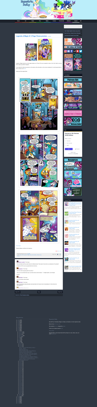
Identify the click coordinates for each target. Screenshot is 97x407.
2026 (18, 320)
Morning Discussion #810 (23, 360)
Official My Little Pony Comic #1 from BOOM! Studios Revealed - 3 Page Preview (75, 204)
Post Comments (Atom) (24, 295)
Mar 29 (20, 346)
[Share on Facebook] (58, 254)
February (20, 394)
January (19, 395)
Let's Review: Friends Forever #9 (25, 355)
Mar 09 (20, 383)
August (19, 336)
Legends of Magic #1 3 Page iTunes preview (31, 36)
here (25, 68)
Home (18, 20)
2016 (18, 396)
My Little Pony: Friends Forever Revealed (72, 33)
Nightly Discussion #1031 (23, 349)
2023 (18, 323)
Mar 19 (20, 371)
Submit (75, 20)
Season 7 (18, 255)
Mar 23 (20, 367)
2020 (18, 327)
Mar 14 (20, 377)
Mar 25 (20, 364)
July (19, 337)
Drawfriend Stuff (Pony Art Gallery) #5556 (74, 242)
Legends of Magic (27, 254)
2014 (18, 399)
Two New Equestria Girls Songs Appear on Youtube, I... (29, 357)
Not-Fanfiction (34, 254)
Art (25, 20)
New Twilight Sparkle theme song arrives (72, 30)
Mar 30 (20, 345)
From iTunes (18, 245)
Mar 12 (20, 380)
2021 (18, 326)
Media (47, 20)
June (19, 339)
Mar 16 (20, 375)
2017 (18, 330)
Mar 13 (20, 379)
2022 (18, 324)
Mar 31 (20, 343)
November (20, 333)
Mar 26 (20, 363)
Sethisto (56, 326)
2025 (18, 321)
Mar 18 (20, 373)
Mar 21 (20, 369)
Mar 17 (20, 374)
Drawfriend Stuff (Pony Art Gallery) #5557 (74, 235)
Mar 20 (20, 370)
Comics (54, 20)
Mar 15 (20, 376)
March (19, 342)
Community (61, 20)
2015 (18, 398)
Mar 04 (20, 389)
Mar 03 (20, 390)
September (20, 335)
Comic (21, 254)
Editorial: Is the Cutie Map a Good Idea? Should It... (28, 354)
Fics (40, 20)
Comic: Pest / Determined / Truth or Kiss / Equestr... (28, 353)
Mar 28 (20, 361)
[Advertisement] (73, 281)
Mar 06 (20, 387)
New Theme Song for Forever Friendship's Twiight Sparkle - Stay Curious (75, 249)
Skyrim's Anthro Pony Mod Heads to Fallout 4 (27, 347)
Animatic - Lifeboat (22, 348)
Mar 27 (20, 362)
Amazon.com (53, 333)
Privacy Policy (51, 330)
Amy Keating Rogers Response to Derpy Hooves (75, 212)
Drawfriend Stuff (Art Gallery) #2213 (25, 352)
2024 (18, 322)
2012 (18, 401)
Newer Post (17, 291)
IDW (22, 254)
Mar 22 (20, 368)
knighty (64, 326)
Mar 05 (20, 388)
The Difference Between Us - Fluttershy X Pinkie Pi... (28, 356)
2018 (18, 329)
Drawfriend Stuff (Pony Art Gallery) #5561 (74, 228)
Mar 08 (20, 385)
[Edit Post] (31, 253)
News (33, 20)
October (19, 334)
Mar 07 (20, 386)
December (20, 332)
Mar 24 (20, 365)
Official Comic (39, 254)
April (19, 341)
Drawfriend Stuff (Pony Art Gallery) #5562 (74, 258)
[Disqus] (38, 274)
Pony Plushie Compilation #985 (75, 266)
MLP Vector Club (57, 324)
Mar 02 (20, 392)
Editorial (68, 20)
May (19, 340)
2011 (18, 402)
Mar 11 (20, 381)
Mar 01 (20, 393)
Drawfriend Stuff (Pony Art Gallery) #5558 (74, 221)
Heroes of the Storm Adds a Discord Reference (27, 350)
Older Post (60, 291)
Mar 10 (20, 382)
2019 (18, 328)
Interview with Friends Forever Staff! (71, 35)
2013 (18, 400)
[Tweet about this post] (60, 254)
